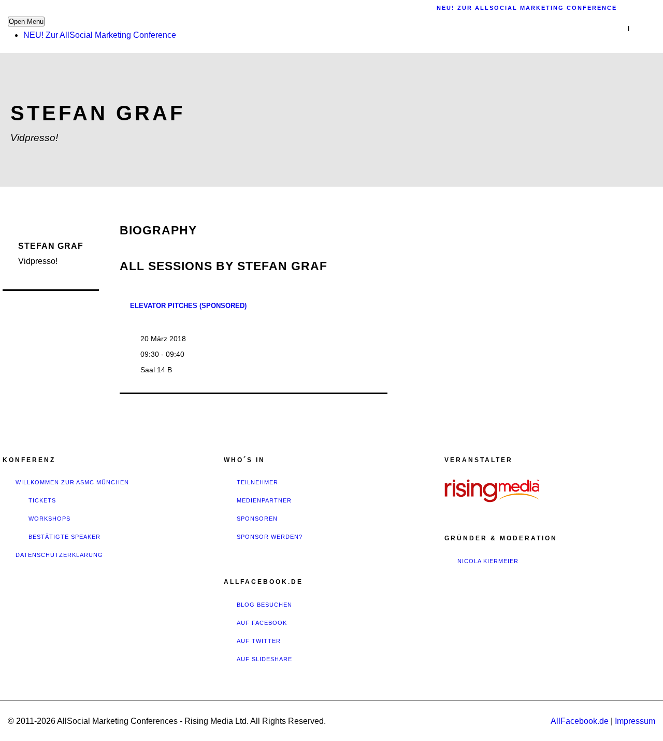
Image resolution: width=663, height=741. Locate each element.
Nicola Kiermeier (487, 561)
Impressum (635, 721)
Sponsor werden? (269, 537)
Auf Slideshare (264, 659)
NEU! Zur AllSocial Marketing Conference (99, 35)
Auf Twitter (259, 641)
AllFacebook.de (580, 721)
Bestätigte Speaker (64, 537)
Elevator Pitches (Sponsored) (188, 306)
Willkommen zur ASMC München (72, 482)
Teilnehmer (257, 482)
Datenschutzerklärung (59, 555)
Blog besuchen (264, 605)
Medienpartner (264, 500)
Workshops (49, 518)
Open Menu (26, 21)
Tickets (42, 500)
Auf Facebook (262, 623)
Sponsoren (257, 518)
